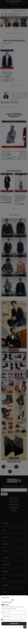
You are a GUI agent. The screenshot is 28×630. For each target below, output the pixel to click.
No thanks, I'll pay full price (14, 627)
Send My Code (14, 623)
